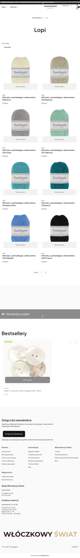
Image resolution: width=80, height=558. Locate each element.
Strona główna (37, 18)
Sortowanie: (6, 43)
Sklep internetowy (39, 555)
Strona (36, 272)
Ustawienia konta (7, 479)
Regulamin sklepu (33, 451)
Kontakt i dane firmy (61, 454)
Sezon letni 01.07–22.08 (10, 504)
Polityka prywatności (35, 454)
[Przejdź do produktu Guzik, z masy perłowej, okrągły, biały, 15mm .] (27, 362)
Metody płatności (7, 454)
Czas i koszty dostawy (9, 458)
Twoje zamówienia (7, 476)
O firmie (57, 451)
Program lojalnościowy (35, 461)
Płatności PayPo (33, 464)
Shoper (14, 547)
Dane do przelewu (34, 458)
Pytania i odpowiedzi (8, 464)
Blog (56, 461)
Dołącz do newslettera (14, 434)
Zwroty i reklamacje (8, 461)
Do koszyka (27, 380)
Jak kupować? (6, 451)
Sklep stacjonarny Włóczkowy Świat (66, 458)
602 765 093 (6, 490)
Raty (29, 467)
